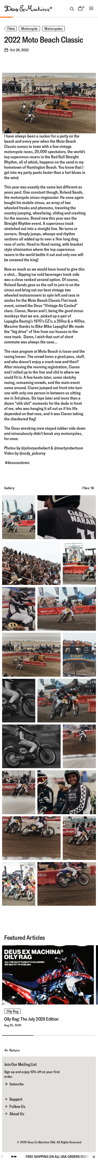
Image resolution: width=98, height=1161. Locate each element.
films (11, 28)
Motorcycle (29, 28)
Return (14, 1050)
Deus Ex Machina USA (41, 1142)
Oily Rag (12, 1011)
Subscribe (16, 1084)
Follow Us (17, 1106)
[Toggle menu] (91, 8)
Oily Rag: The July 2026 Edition (31, 1019)
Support (15, 1099)
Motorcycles (53, 28)
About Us (16, 1113)
